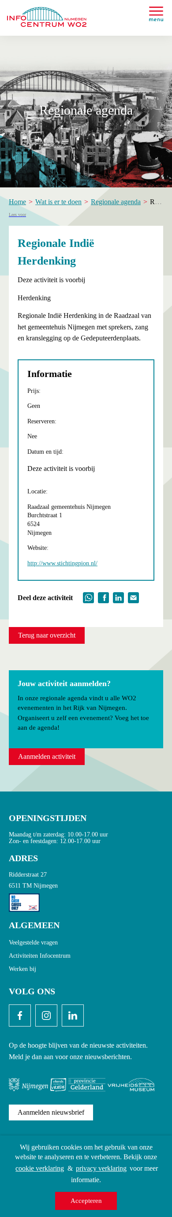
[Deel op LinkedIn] (118, 596)
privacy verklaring (101, 1168)
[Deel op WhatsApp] (88, 596)
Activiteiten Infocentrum (40, 955)
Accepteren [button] (86, 1200)
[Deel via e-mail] (133, 596)
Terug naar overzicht (46, 635)
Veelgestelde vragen (33, 942)
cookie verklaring (39, 1168)
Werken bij (22, 969)
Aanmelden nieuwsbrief (51, 1112)
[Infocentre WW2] (46, 13)
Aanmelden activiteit (46, 756)
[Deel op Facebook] (103, 596)
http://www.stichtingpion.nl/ (62, 563)
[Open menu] (156, 14)
